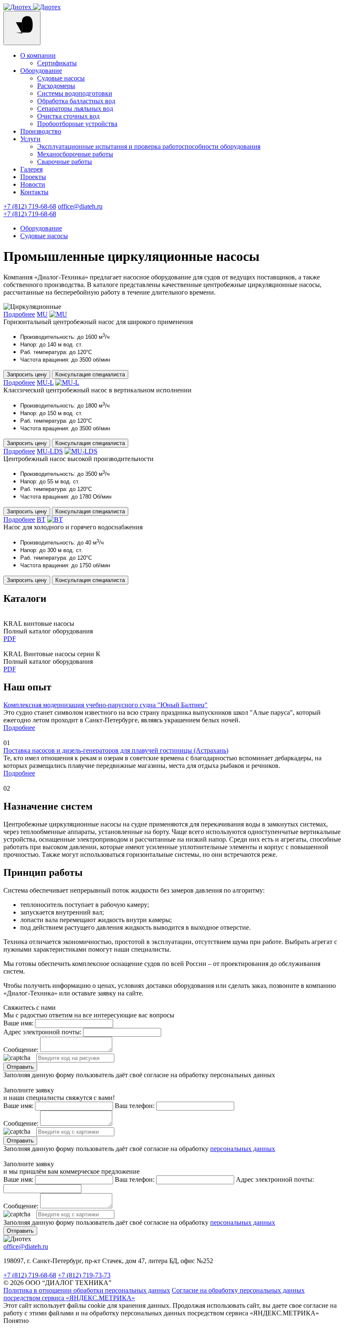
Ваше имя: (18, 1023)
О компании (38, 55)
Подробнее (19, 314)
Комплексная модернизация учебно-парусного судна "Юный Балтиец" (105, 704)
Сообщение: (20, 1049)
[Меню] (22, 28)
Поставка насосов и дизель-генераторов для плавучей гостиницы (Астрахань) (115, 750)
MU (42, 314)
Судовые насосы (61, 78)
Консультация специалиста (90, 374)
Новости (32, 184)
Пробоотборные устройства (77, 123)
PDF (9, 638)
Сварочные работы (64, 161)
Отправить (20, 1067)
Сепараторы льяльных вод (75, 108)
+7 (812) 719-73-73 (84, 1275)
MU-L (45, 382)
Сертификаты (57, 63)
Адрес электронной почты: (42, 1032)
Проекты (33, 176)
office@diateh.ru (80, 206)
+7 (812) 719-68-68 (29, 206)
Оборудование (41, 70)
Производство (40, 131)
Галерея (31, 169)
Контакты (34, 192)
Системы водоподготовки (74, 93)
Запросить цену (27, 374)
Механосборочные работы (75, 154)
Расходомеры (56, 85)
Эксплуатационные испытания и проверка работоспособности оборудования (148, 146)
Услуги (30, 138)
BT (41, 519)
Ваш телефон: (134, 1105)
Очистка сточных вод (68, 116)
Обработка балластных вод (76, 101)
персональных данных (242, 1148)
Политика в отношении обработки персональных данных (86, 1290)
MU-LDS (50, 451)
